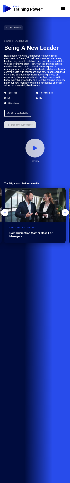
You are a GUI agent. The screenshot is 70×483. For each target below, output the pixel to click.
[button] (63, 8)
